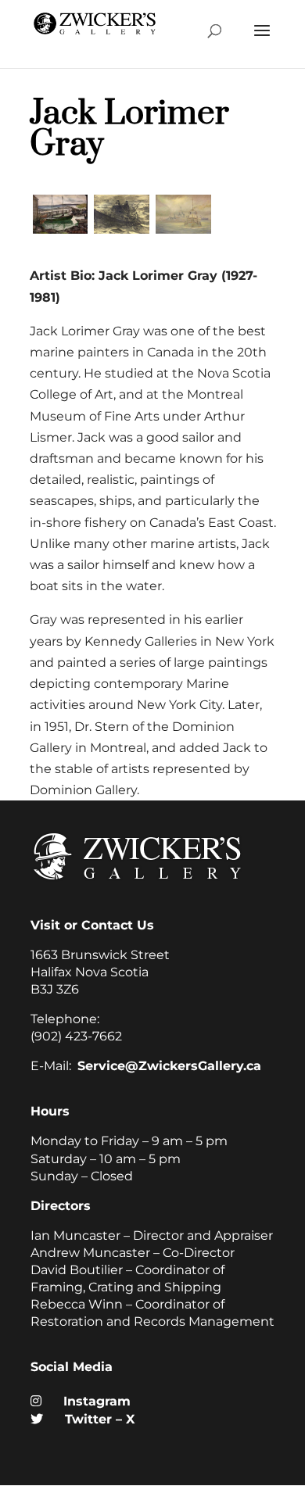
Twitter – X (93, 1419)
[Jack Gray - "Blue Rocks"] (60, 233)
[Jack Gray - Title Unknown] (183, 233)
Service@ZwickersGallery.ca (169, 1065)
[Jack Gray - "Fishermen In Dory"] (121, 233)
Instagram (90, 1401)
